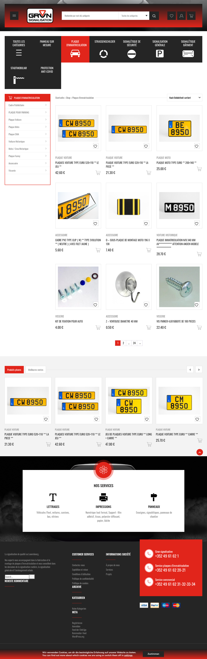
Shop (68, 97)
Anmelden (76, 626)
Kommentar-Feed (79, 633)
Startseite (59, 97)
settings (128, 655)
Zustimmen (153, 653)
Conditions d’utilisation (81, 574)
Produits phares (14, 369)
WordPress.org (78, 636)
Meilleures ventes (35, 369)
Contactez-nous (78, 565)
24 (134, 343)
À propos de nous (113, 565)
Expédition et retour (80, 569)
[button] (98, 173)
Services (109, 569)
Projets (109, 574)
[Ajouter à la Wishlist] (95, 145)
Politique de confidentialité (83, 578)
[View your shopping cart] (191, 15)
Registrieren (77, 623)
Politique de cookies (80, 583)
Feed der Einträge (79, 629)
